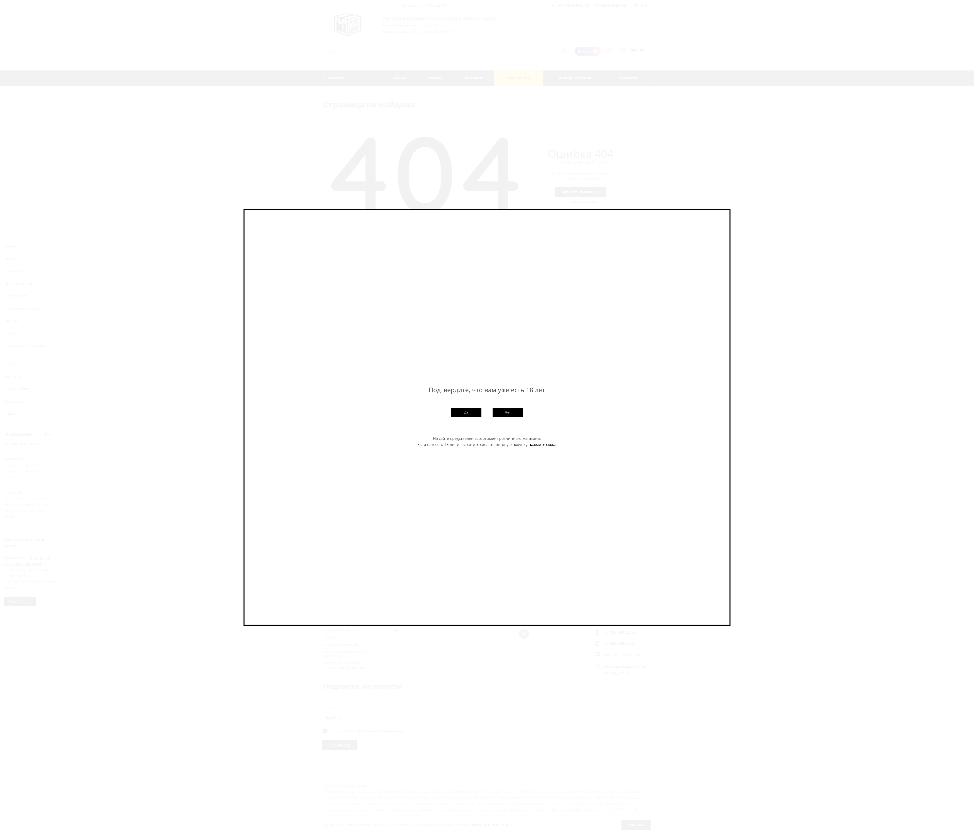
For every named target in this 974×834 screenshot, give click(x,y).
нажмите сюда (542, 444)
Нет (508, 412)
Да (466, 412)
